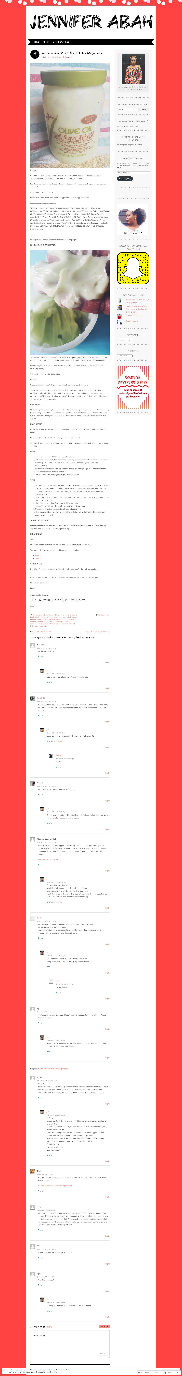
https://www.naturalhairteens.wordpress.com (55, 1186)
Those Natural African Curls (48, 859)
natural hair (44, 617)
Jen (70, 57)
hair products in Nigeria (68, 615)
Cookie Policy (52, 1372)
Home (36, 42)
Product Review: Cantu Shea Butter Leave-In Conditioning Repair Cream (136, 309)
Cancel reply (104, 1326)
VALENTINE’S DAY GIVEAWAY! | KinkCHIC (53, 1069)
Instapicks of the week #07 (41, 631)
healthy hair (34, 617)
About (46, 42)
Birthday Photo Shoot (134, 315)
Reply (107, 662)
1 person (59, 741)
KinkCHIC (41, 698)
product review (53, 57)
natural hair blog (56, 617)
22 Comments (103, 615)
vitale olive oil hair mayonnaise (52, 624)
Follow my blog (125, 179)
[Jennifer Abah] (91, 38)
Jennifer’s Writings (61, 42)
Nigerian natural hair (62, 619)
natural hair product (70, 617)
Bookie (37, 555)
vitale (58, 622)
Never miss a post (133, 158)
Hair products (54, 615)
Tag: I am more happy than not (98, 631)
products (63, 57)
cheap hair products (40, 615)
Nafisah (38, 558)
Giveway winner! (132, 321)
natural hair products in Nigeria (42, 619)
